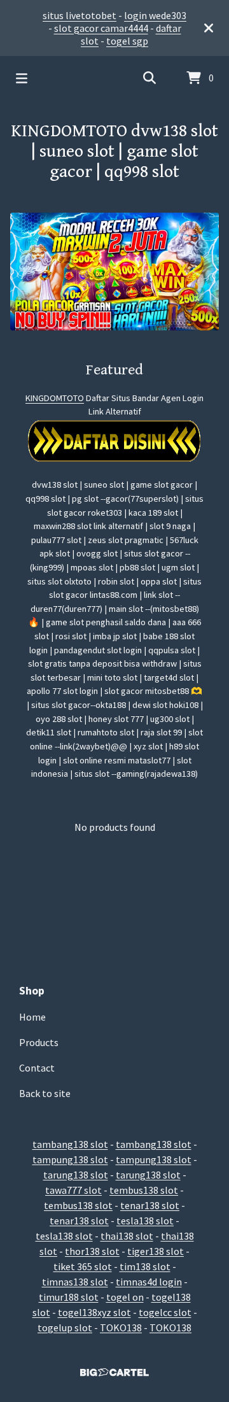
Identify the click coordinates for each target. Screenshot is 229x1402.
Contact (37, 1067)
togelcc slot (165, 1312)
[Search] (149, 78)
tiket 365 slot (82, 1266)
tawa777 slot (73, 1190)
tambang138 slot (70, 1144)
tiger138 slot (155, 1251)
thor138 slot (92, 1251)
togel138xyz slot (94, 1312)
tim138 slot (145, 1266)
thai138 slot (127, 1235)
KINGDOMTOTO (54, 398)
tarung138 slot (75, 1174)
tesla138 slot (145, 1220)
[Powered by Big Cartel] (114, 1372)
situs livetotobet (79, 15)
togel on (125, 1297)
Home (32, 1016)
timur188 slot (69, 1297)
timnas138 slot (75, 1281)
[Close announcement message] (208, 28)
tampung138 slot (70, 1159)
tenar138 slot (149, 1205)
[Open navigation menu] (21, 78)
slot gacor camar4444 (101, 28)
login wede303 (155, 15)
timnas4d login (149, 1281)
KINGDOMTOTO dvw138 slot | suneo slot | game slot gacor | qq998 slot (114, 151)
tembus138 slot (143, 1190)
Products (39, 1042)
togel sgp (127, 40)
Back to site (45, 1093)
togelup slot (65, 1327)
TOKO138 (121, 1327)
